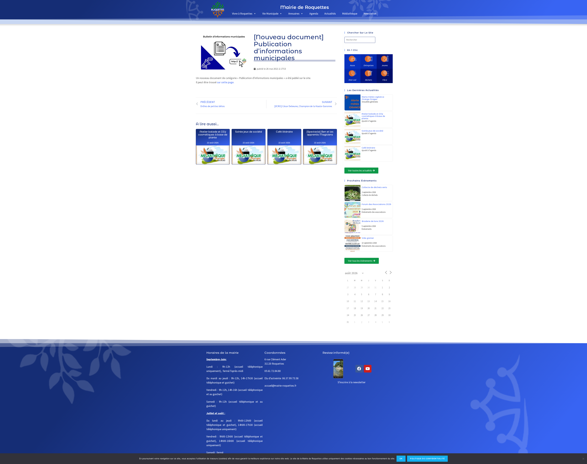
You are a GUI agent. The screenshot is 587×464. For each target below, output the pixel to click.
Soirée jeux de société (248, 131)
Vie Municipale (270, 13)
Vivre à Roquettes (242, 13)
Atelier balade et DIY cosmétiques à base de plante (212, 134)
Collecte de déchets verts (374, 187)
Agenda (313, 13)
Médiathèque (349, 13)
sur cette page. (225, 82)
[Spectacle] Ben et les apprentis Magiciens (319, 133)
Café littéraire (284, 131)
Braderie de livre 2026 (373, 221)
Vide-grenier (368, 238)
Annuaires (293, 13)
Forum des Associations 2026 (376, 204)
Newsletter (370, 13)
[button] (361, 171)
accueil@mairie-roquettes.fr (280, 385)
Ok (401, 458)
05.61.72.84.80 (272, 371)
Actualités (330, 13)
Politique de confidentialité (427, 458)
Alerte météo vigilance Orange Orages (373, 98)
